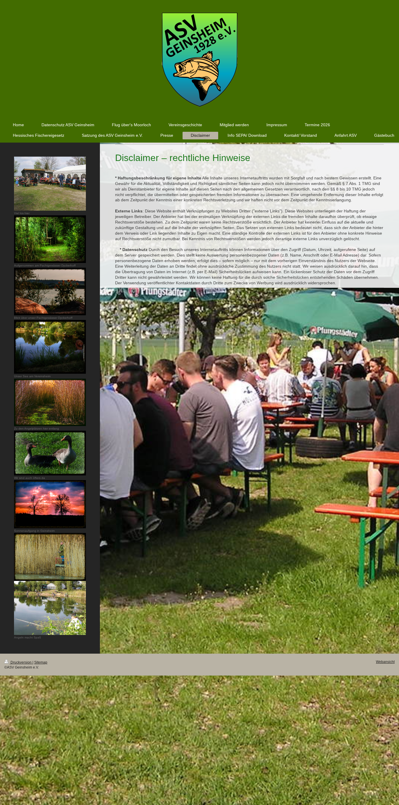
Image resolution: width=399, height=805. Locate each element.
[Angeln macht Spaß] (50, 608)
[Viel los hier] (50, 184)
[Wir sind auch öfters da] (50, 453)
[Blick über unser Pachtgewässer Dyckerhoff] (50, 291)
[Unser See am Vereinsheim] (50, 347)
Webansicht (385, 662)
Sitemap (40, 662)
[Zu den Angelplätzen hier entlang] (50, 402)
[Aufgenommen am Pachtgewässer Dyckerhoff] (50, 239)
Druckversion (21, 662)
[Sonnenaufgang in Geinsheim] (50, 504)
